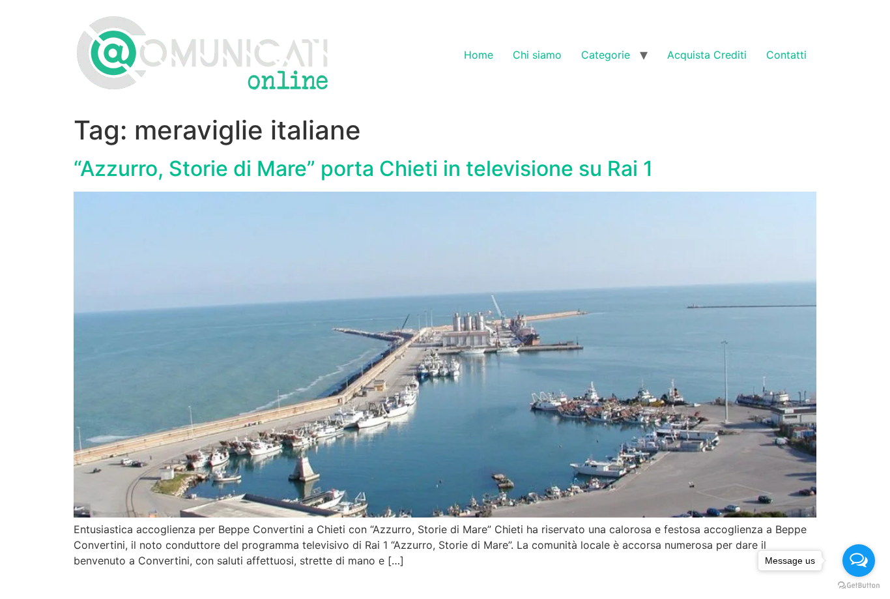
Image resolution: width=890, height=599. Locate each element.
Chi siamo (537, 54)
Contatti (786, 54)
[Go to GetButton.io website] (859, 585)
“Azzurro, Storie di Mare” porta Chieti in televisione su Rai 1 (363, 168)
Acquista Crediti (707, 54)
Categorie (605, 54)
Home (478, 54)
